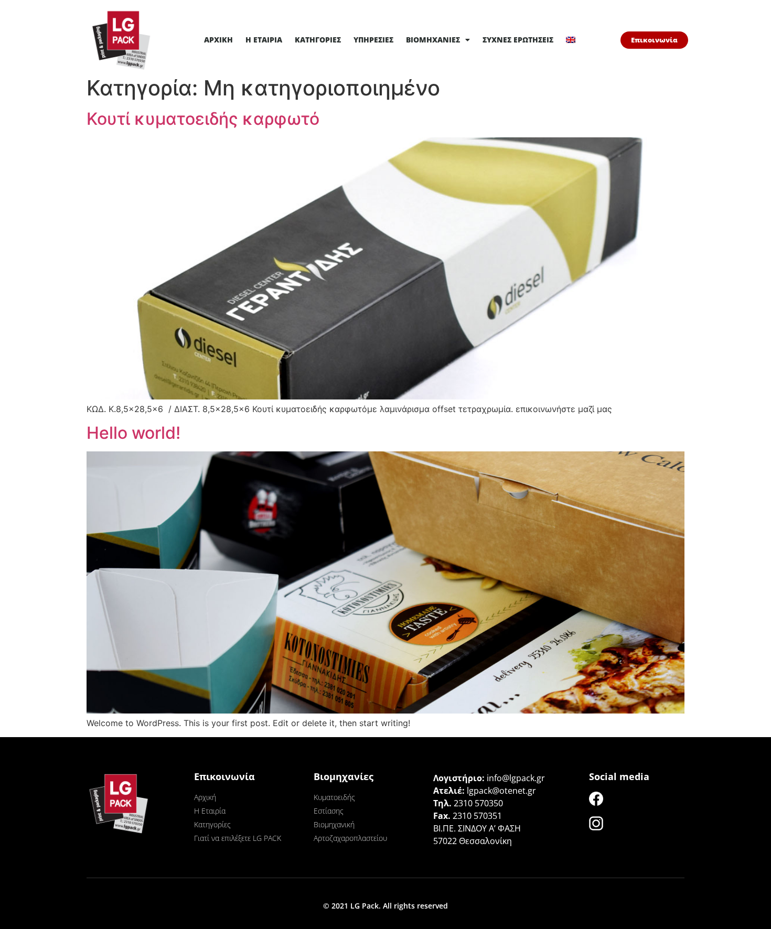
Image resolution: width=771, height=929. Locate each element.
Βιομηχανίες (433, 40)
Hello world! (133, 433)
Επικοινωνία (224, 776)
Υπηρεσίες (373, 40)
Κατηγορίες (318, 40)
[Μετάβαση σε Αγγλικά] (571, 39)
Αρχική (218, 40)
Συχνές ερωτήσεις (518, 40)
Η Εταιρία (263, 40)
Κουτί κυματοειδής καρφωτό (203, 119)
